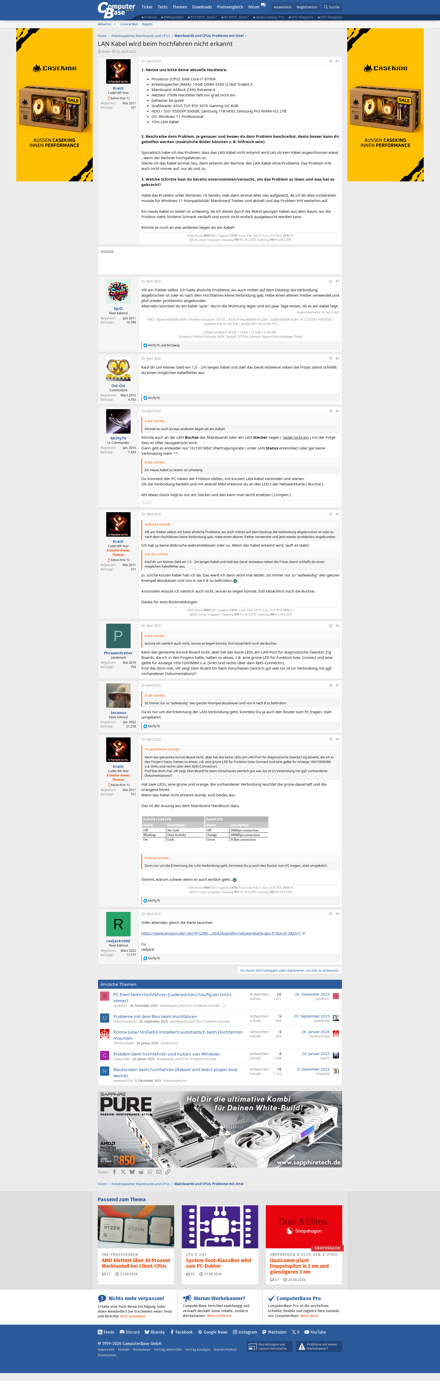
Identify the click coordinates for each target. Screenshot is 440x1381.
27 (108, 1274)
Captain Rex (121, 1059)
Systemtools (169, 1043)
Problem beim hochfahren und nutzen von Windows (166, 1054)
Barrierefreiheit (225, 1349)
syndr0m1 (120, 1005)
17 (276, 1280)
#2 (337, 281)
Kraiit (106, 51)
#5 (337, 514)
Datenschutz (107, 1355)
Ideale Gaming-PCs (270, 17)
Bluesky (157, 1332)
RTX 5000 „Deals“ (203, 17)
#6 (337, 625)
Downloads (202, 7)
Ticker (147, 7)
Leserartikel (129, 24)
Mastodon (277, 1332)
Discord (133, 1332)
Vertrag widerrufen (168, 1349)
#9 (337, 914)
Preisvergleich (230, 7)
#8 (337, 739)
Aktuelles (105, 24)
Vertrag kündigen (198, 1349)
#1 (337, 61)
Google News (216, 1332)
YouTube (318, 1332)
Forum (253, 7)
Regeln (147, 24)
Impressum (106, 1349)
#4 (337, 411)
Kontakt (124, 1349)
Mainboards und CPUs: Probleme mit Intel (189, 1005)
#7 (337, 685)
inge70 (325, 1058)
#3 (337, 358)
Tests (163, 7)
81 (192, 1274)
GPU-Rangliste (302, 17)
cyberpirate (321, 1021)
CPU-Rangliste (331, 17)
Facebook (184, 1332)
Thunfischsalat (123, 1043)
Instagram (247, 1332)
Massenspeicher (175, 1080)
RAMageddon (174, 17)
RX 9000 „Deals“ (236, 17)
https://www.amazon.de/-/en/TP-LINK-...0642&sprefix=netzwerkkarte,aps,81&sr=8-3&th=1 (221, 933)
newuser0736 (123, 1080)
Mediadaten (141, 1349)
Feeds (109, 1332)
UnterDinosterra (125, 1021)
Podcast (150, 17)
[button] (115, 24)
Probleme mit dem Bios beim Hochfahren (155, 1016)
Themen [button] (179, 7)
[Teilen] (330, 61)
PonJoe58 (323, 1074)
